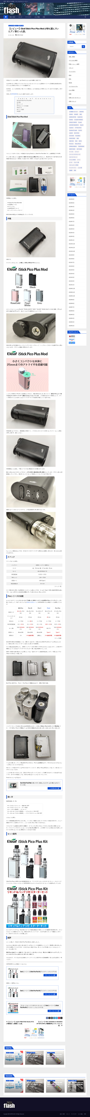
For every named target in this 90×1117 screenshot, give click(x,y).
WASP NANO (72, 149)
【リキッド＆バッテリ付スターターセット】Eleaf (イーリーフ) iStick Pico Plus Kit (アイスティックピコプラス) (39, 1006)
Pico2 (48, 608)
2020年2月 (71, 325)
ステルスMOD (72, 159)
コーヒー (77, 151)
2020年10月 (72, 296)
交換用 (70, 170)
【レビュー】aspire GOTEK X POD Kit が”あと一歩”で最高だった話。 (34, 1056)
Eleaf (21, 35)
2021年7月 (71, 262)
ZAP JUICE (79, 149)
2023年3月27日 (73, 1086)
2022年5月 (71, 229)
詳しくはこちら (49, 975)
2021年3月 (71, 277)
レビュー (16, 25)
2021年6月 (71, 266)
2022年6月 (71, 225)
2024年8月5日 (10, 1086)
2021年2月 (71, 281)
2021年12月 (72, 243)
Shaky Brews (78, 143)
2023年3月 (71, 210)
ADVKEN (81, 111)
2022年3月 (71, 236)
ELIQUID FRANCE (78, 119)
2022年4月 (71, 232)
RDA (70, 75)
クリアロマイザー (73, 86)
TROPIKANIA (81, 146)
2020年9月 (71, 299)
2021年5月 (71, 270)
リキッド (20, 17)
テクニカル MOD (11, 25)
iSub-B (81, 125)
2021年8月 (71, 258)
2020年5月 (71, 314)
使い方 (20, 107)
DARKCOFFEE (72, 117)
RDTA (70, 82)
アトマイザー (28, 17)
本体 (75, 170)
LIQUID (71, 133)
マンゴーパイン (72, 167)
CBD (44, 17)
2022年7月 (71, 221)
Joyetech (71, 127)
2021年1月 (71, 284)
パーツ (78, 159)
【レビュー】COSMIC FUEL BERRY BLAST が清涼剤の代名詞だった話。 (54, 1056)
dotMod (71, 119)
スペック (20, 104)
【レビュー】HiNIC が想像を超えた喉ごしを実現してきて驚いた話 (13, 1056)
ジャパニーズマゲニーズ (74, 154)
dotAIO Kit (80, 117)
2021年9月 (71, 255)
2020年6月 (71, 310)
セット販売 (21, 109)
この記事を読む (53, 788)
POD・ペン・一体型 (74, 64)
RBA (78, 138)
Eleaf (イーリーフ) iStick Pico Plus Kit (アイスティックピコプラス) (38, 971)
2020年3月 (71, 322)
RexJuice (71, 143)
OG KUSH (71, 135)
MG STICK (76, 133)
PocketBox (77, 135)
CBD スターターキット (75, 97)
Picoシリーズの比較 (23, 105)
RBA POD (71, 141)
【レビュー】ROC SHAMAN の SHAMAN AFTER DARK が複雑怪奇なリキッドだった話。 (49, 1023)
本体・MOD (12, 17)
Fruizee (80, 122)
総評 (19, 111)
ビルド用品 (37, 17)
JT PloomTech (78, 127)
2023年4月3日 (52, 1086)
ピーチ (70, 162)
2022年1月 (71, 240)
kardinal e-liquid (73, 130)
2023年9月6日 (31, 1086)
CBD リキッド (72, 101)
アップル (71, 151)
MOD (18, 35)
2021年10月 (72, 251)
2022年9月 (71, 214)
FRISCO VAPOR (73, 122)
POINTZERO (72, 138)
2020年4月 (71, 318)
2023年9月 (71, 202)
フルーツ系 (76, 162)
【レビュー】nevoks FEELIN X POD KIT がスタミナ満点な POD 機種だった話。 (76, 1084)
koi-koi (80, 130)
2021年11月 (72, 247)
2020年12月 (72, 288)
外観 (19, 102)
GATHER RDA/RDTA (74, 125)
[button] (85, 17)
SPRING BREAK (73, 146)
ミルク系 (80, 167)
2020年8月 (71, 303)
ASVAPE (76, 114)
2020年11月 (72, 292)
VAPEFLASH (12, 1114)
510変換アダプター (73, 111)
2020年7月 (71, 307)
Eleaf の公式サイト (31, 602)
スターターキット (73, 157)
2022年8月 (71, 217)
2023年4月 (71, 206)
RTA (70, 79)
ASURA (71, 114)
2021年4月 (71, 273)
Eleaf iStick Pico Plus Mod (24, 100)
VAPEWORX (14, 94)
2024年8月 (71, 199)
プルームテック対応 (73, 165)
